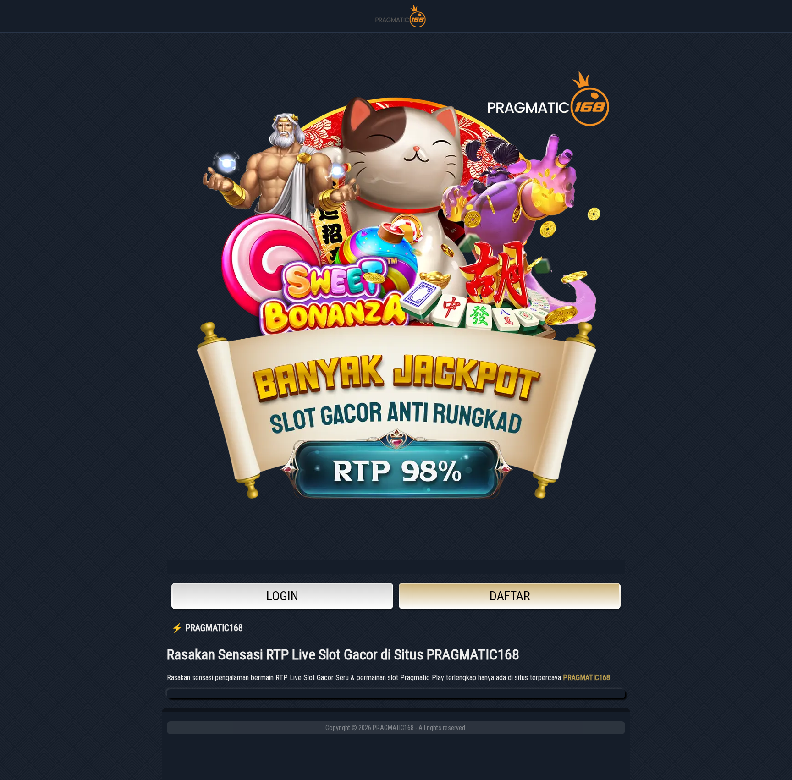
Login (282, 596)
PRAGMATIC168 (586, 677)
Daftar (510, 596)
